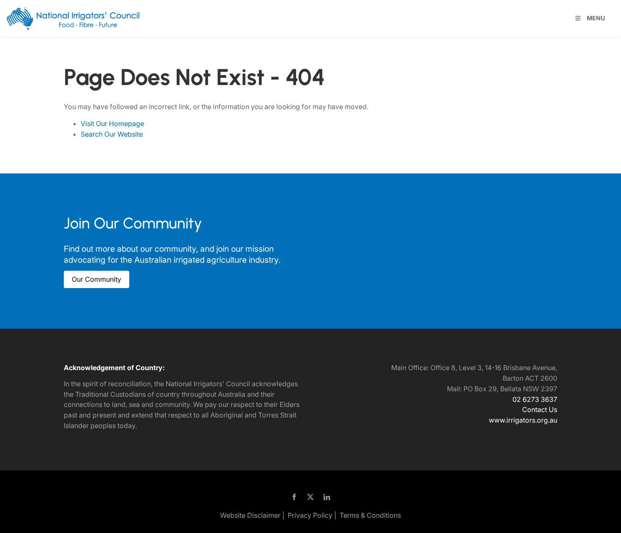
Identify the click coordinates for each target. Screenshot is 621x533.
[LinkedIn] (327, 497)
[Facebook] (294, 497)
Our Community (88, 276)
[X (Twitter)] (311, 497)
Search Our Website (112, 134)
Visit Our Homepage (112, 123)
